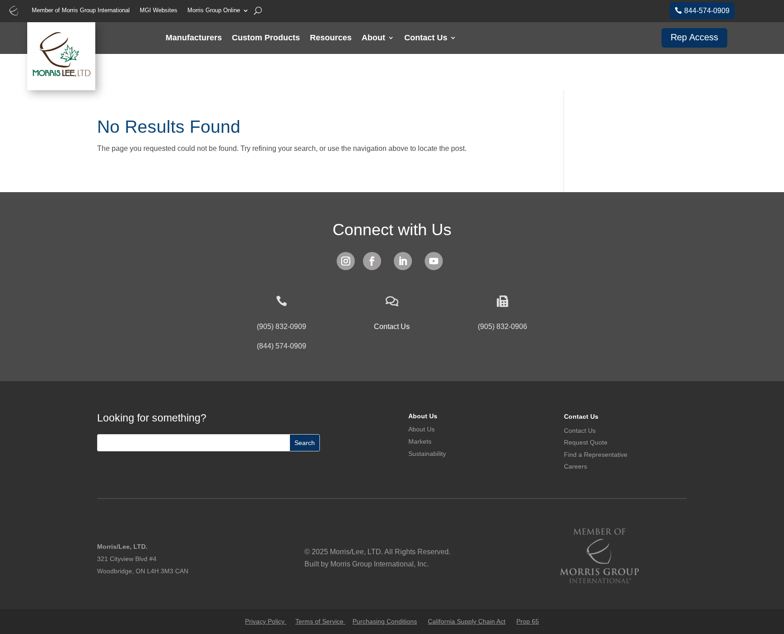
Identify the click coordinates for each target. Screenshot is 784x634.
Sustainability (427, 453)
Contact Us (425, 38)
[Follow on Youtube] (434, 261)
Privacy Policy (265, 621)
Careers (575, 466)
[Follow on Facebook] (372, 261)
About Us (422, 416)
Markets (419, 441)
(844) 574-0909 (281, 346)
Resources (331, 38)
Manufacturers (194, 38)
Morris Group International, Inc (378, 564)
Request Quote (586, 442)
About (373, 38)
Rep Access (694, 37)
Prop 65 (527, 621)
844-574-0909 (707, 11)
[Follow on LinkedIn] (403, 261)
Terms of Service (320, 621)
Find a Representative (595, 454)
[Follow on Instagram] (346, 261)
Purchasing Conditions (385, 621)
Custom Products (266, 38)
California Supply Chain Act (466, 621)
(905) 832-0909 (281, 326)
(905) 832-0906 (502, 326)
